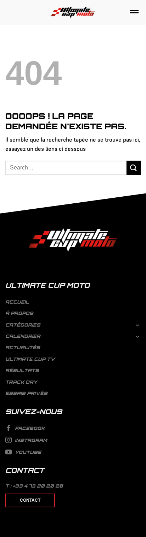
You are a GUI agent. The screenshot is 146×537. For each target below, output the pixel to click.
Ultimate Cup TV (30, 359)
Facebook (29, 428)
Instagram (30, 440)
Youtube (27, 452)
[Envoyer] (134, 167)
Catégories (22, 325)
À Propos (19, 313)
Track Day (21, 382)
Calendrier (22, 336)
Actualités (22, 347)
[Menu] (134, 12)
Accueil (17, 302)
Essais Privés (26, 393)
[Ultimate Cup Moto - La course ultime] (73, 12)
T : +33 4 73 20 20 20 (34, 486)
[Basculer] (138, 325)
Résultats (22, 370)
